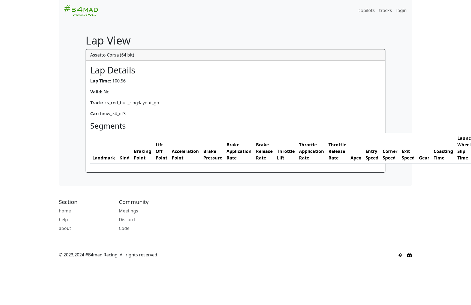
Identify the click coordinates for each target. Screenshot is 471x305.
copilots (366, 10)
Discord (127, 220)
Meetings (128, 211)
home (65, 211)
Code (124, 228)
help (63, 220)
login (401, 10)
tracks (385, 10)
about (65, 228)
